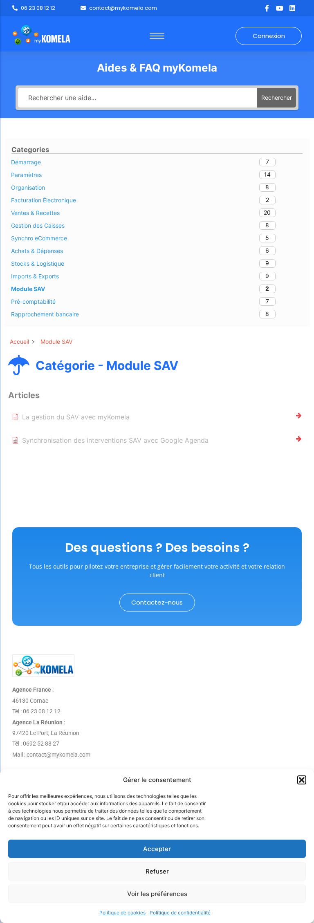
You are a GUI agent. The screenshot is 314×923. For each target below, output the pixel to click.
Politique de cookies (122, 913)
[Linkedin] (292, 8)
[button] (302, 780)
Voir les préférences (157, 894)
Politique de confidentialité (180, 913)
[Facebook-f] (267, 8)
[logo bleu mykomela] (43, 666)
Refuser (157, 871)
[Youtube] (279, 8)
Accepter (157, 849)
